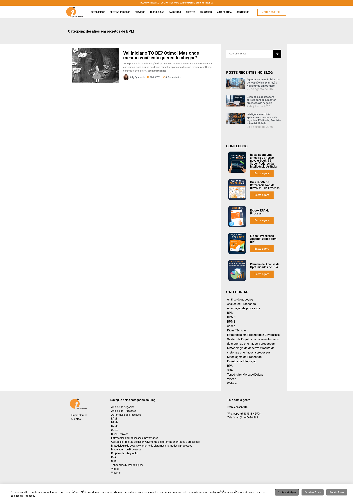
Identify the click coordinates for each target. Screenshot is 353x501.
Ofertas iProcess (120, 12)
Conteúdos (242, 12)
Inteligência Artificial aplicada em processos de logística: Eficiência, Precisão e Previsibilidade (264, 119)
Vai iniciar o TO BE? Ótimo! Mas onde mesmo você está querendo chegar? (161, 55)
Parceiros (175, 12)
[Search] (277, 54)
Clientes (190, 12)
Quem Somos (98, 12)
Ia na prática (224, 12)
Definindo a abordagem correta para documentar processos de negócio (261, 100)
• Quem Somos (78, 415)
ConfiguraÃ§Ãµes (287, 492)
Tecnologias (157, 12)
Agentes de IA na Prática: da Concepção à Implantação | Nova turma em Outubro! (263, 82)
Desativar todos (312, 492)
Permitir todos (336, 492)
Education (206, 12)
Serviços (140, 12)
